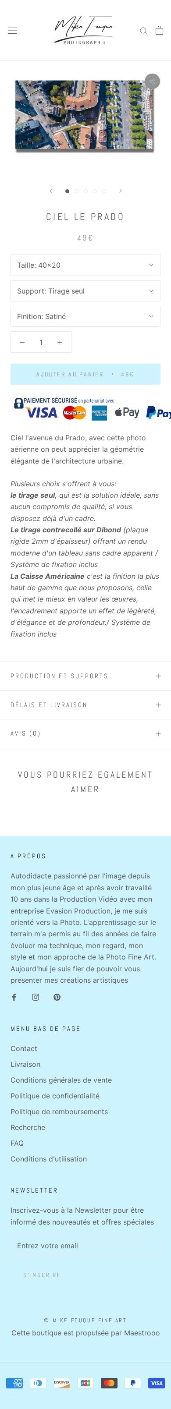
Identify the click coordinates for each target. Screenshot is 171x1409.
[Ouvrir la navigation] (12, 30)
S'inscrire (42, 1275)
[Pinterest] (57, 996)
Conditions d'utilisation (49, 1158)
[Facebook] (14, 996)
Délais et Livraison (49, 705)
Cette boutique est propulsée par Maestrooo (85, 1332)
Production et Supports (60, 676)
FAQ (17, 1143)
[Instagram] (35, 996)
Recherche (28, 1127)
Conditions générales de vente (61, 1080)
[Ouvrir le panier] (159, 30)
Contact (24, 1048)
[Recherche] (144, 30)
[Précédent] (51, 191)
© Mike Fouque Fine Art (85, 1320)
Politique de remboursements (59, 1111)
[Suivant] (120, 191)
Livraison (25, 1064)
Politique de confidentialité (55, 1095)
